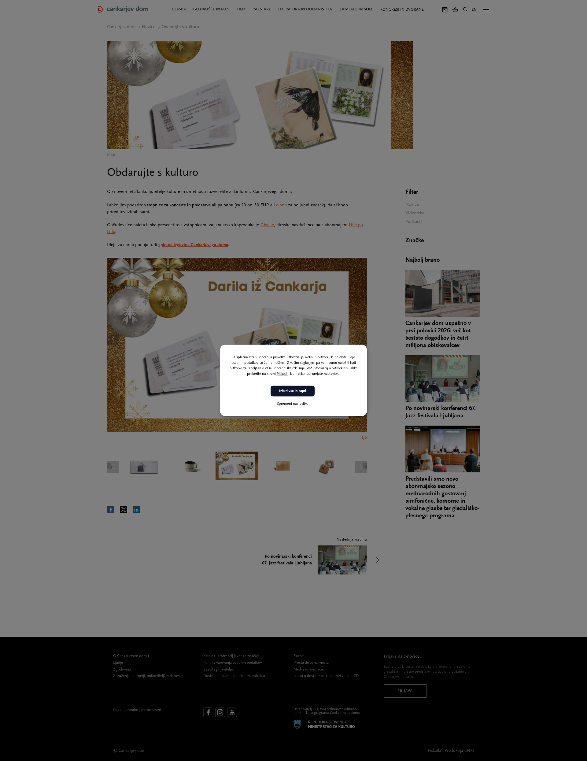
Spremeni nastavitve (292, 404)
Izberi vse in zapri (292, 391)
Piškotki (282, 374)
